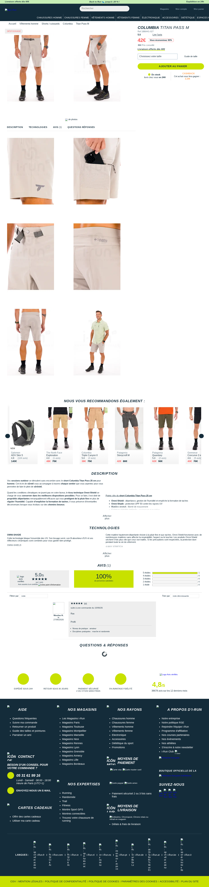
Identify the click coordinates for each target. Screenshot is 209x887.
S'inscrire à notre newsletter (177, 747)
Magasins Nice (70, 739)
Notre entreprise (171, 718)
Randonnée (68, 797)
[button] (158, 56)
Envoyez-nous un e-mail (33, 790)
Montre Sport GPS (72, 809)
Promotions (118, 747)
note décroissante (181, 596)
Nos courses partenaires (175, 735)
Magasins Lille (70, 759)
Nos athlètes (169, 743)
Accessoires (119, 739)
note (23, 596)
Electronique (119, 735)
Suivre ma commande (24, 722)
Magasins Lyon (70, 747)
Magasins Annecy (72, 755)
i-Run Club (168, 751)
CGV (13, 881)
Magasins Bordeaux (73, 763)
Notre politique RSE (173, 722)
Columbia (68, 24)
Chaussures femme (123, 722)
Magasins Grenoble (73, 751)
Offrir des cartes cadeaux (26, 816)
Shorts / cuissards (51, 24)
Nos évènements (171, 739)
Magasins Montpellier (74, 730)
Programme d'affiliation (175, 730)
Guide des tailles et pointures (28, 730)
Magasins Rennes (72, 743)
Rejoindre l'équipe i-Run (175, 726)
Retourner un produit (24, 726)
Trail (64, 801)
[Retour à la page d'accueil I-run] (18, 13)
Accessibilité (169, 881)
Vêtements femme (122, 730)
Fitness (66, 805)
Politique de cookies (104, 881)
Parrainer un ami (21, 735)
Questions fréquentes (24, 718)
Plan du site (190, 881)
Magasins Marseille (73, 735)
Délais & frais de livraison (126, 824)
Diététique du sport (122, 743)
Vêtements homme (28, 24)
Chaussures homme (123, 718)
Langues (22, 855)
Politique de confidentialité (65, 881)
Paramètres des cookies (139, 881)
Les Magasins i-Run (73, 718)
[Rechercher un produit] (125, 8)
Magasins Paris (71, 722)
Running (67, 793)
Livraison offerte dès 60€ (151, 49)
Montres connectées (73, 813)
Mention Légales (30, 881)
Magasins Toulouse (73, 726)
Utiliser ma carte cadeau (26, 820)
